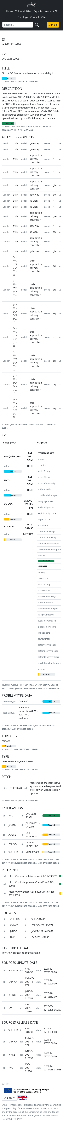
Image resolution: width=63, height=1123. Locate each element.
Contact (34, 17)
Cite (43, 17)
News (48, 11)
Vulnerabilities (23, 11)
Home (9, 11)
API (55, 11)
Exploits (38, 11)
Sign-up (52, 24)
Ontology (23, 17)
